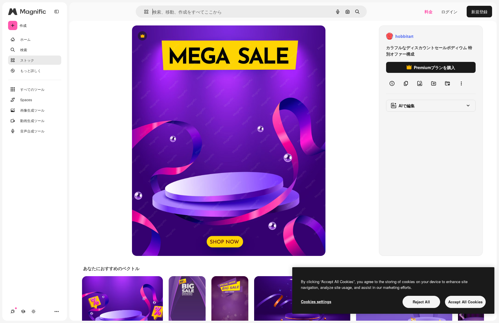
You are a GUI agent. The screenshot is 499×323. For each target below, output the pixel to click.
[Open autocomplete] (144, 12)
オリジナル (172, 36)
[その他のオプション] (461, 83)
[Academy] (23, 311)
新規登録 (479, 11)
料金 (428, 11)
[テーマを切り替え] (33, 311)
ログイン (449, 11)
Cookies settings (316, 301)
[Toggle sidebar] (56, 11)
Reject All (421, 301)
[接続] (12, 311)
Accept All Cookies (465, 301)
